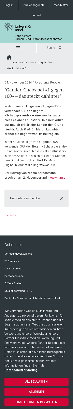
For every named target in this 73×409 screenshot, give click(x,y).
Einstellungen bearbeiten (36, 402)
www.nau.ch (58, 177)
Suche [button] (51, 47)
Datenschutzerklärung (21, 370)
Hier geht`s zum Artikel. (25, 198)
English (9, 5)
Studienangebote (34, 5)
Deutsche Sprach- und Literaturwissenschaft (32, 298)
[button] (18, 48)
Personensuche (14, 276)
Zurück (11, 215)
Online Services (14, 268)
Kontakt (36, 15)
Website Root (9, 57)
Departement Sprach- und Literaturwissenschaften (38, 37)
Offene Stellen (13, 283)
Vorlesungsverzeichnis (18, 253)
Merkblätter (61, 5)
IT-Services (11, 261)
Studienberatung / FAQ (18, 290)
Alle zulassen (36, 381)
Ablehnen (36, 391)
